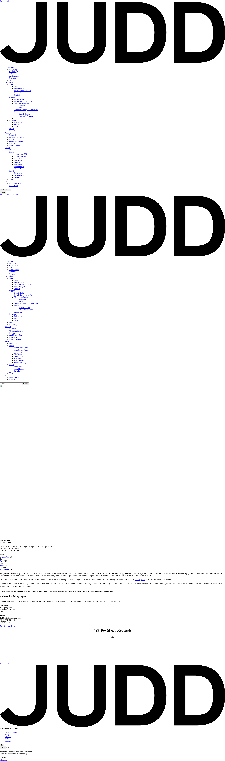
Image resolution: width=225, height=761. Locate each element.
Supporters (18, 118)
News (11, 129)
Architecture (14, 76)
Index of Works (15, 146)
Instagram (8, 735)
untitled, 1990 (140, 580)
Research (12, 135)
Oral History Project (16, 141)
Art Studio (18, 158)
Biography (13, 70)
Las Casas (18, 173)
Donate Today (19, 99)
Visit (11, 179)
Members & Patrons (21, 103)
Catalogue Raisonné (16, 137)
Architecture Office (21, 154)
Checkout (3, 760)
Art (10, 74)
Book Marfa (13, 186)
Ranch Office (19, 167)
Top (2, 745)
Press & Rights (19, 93)
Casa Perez (18, 177)
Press (7, 739)
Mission (17, 86)
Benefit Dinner (24, 114)
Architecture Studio (21, 156)
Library (12, 139)
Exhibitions (18, 122)
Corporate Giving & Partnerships (26, 110)
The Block (18, 160)
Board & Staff (19, 89)
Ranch (11, 171)
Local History (14, 143)
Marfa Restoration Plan (22, 91)
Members (22, 105)
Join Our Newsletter (7, 626)
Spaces (7, 148)
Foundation (9, 82)
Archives (8, 133)
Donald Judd (9, 67)
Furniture (12, 78)
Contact (17, 95)
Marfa (11, 152)
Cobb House (18, 162)
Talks (16, 127)
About (11, 84)
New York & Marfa (26, 116)
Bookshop (13, 131)
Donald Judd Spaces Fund (24, 101)
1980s (2, 565)
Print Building (19, 165)
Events (16, 112)
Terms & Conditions (12, 732)
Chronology (13, 72)
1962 (70, 574)
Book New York (15, 184)
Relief (2, 561)
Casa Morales (19, 175)
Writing (12, 80)
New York (13, 150)
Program (12, 120)
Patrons (21, 108)
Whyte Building (20, 169)
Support (12, 97)
